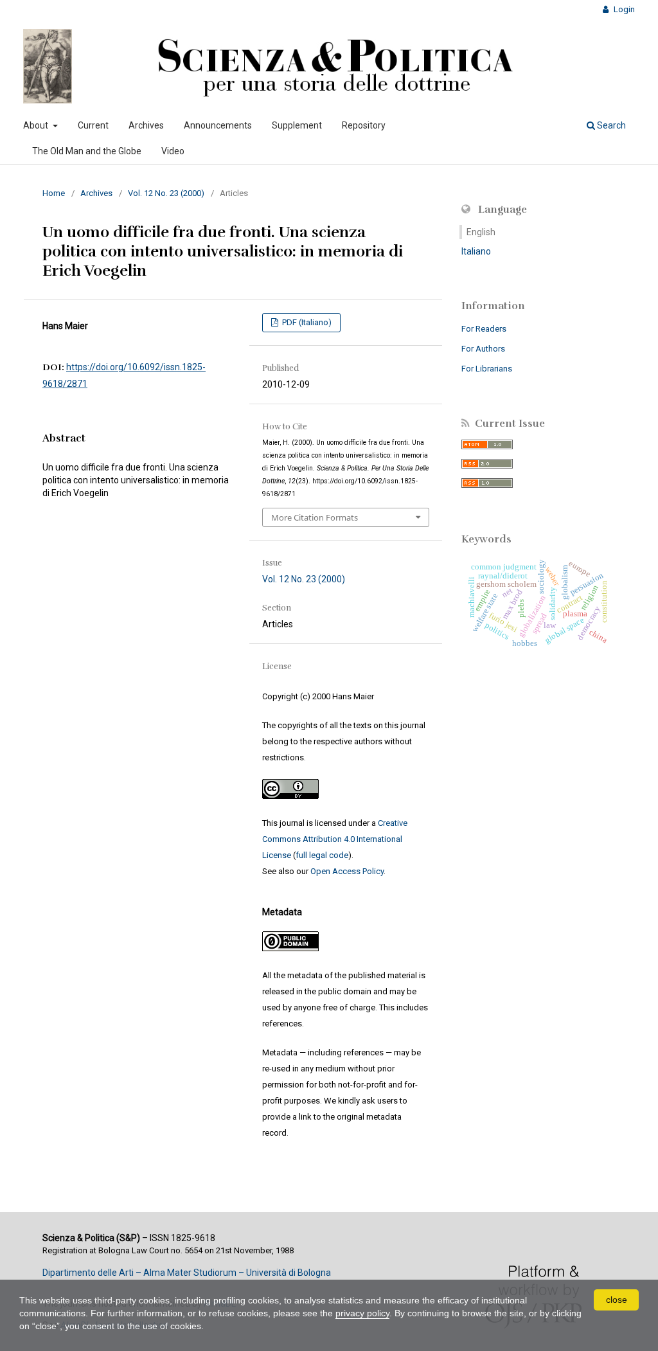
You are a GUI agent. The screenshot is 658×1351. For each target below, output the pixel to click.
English (481, 232)
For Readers (483, 329)
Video (172, 151)
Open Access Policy (347, 871)
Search (610, 125)
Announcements (218, 125)
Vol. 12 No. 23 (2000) (166, 193)
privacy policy (362, 1313)
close (616, 1299)
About (36, 125)
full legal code (322, 855)
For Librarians (486, 368)
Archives (146, 125)
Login (623, 9)
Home (53, 193)
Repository (364, 125)
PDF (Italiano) (306, 322)
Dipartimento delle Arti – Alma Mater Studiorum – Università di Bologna (186, 1272)
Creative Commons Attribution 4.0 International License (334, 839)
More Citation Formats (314, 517)
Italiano (476, 251)
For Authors (483, 348)
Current (93, 125)
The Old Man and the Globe (86, 151)
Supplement (297, 125)
